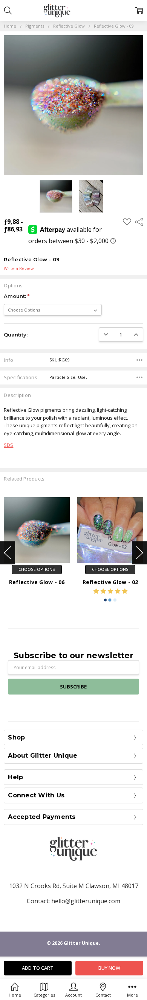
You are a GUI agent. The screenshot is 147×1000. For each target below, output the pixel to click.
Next (139, 552)
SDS (8, 445)
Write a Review (19, 268)
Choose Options (36, 569)
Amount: (16, 296)
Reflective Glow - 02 (110, 582)
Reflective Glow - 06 (37, 582)
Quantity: (16, 335)
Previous (7, 552)
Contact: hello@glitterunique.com (73, 901)
